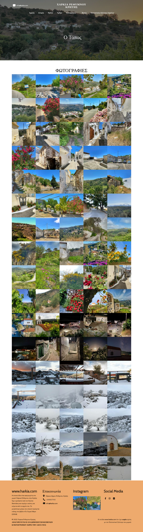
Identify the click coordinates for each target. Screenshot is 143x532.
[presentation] (75, 503)
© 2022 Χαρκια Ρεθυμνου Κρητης (23, 519)
